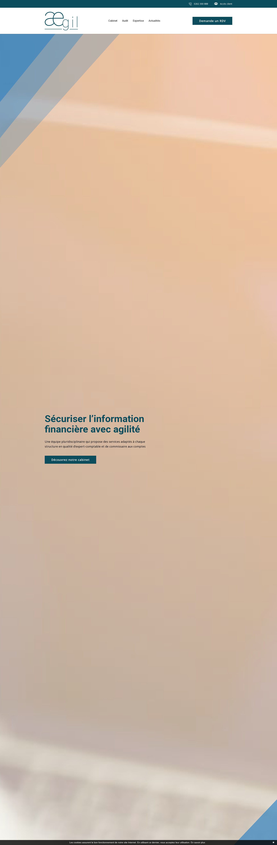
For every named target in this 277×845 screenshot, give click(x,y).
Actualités (154, 20)
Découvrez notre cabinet (70, 460)
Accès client (225, 3)
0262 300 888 (200, 3)
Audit (125, 20)
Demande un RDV (212, 21)
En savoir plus (198, 842)
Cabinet (112, 20)
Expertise (138, 20)
